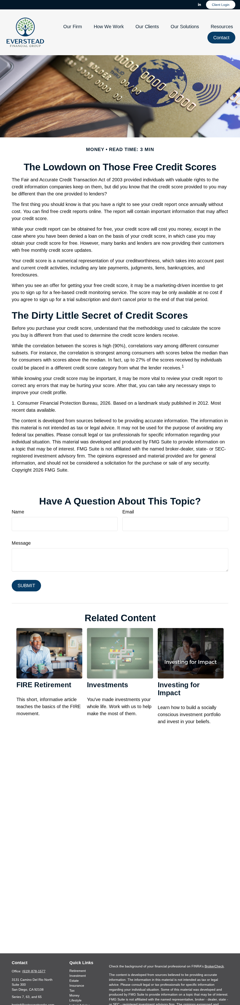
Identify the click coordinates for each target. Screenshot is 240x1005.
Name (18, 511)
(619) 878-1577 (33, 971)
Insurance (76, 985)
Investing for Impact (179, 689)
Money (74, 995)
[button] (72, 26)
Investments (107, 685)
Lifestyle (75, 1000)
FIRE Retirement (43, 685)
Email (128, 511)
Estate (74, 980)
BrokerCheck (214, 966)
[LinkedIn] (199, 4)
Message (21, 543)
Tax (72, 990)
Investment (77, 976)
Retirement (77, 971)
